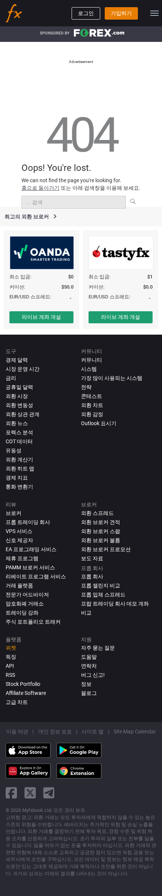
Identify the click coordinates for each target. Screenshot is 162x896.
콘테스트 (91, 396)
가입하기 (121, 13)
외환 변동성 (19, 405)
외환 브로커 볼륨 (100, 540)
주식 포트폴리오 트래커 (33, 622)
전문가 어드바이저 (27, 595)
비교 (86, 613)
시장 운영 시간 (23, 369)
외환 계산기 (19, 459)
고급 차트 (17, 702)
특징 (11, 657)
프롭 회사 (92, 576)
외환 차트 (92, 405)
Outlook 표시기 (98, 423)
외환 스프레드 (97, 513)
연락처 (89, 666)
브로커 (13, 513)
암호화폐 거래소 (25, 604)
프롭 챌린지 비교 (100, 585)
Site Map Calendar (134, 731)
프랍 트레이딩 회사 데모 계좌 (115, 604)
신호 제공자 (19, 540)
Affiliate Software (26, 693)
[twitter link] (30, 792)
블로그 (89, 693)
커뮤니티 (91, 360)
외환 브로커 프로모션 (106, 549)
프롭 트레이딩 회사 (28, 522)
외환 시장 (17, 396)
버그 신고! (93, 675)
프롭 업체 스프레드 (103, 595)
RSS (10, 675)
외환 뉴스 (17, 423)
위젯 (11, 648)
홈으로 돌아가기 (40, 188)
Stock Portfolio (23, 684)
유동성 (13, 450)
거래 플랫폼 (19, 585)
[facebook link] (11, 792)
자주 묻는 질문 (98, 648)
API (10, 666)
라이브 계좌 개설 (41, 317)
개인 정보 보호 (55, 731)
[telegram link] (49, 792)
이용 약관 (17, 731)
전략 (86, 387)
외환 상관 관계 (23, 414)
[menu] (154, 13)
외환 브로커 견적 (100, 522)
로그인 (86, 13)
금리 (11, 378)
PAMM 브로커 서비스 (30, 567)
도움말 (89, 657)
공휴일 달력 (19, 387)
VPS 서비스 (19, 531)
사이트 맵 (92, 731)
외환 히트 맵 (20, 469)
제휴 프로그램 (22, 558)
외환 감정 (92, 414)
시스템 (89, 369)
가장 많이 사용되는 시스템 (111, 378)
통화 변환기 (19, 487)
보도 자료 (92, 558)
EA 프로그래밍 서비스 (31, 549)
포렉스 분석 (19, 432)
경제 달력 (17, 360)
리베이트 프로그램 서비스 (36, 576)
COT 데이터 (19, 441)
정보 (86, 684)
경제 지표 (17, 478)
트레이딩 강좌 (22, 613)
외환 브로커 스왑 (100, 531)
